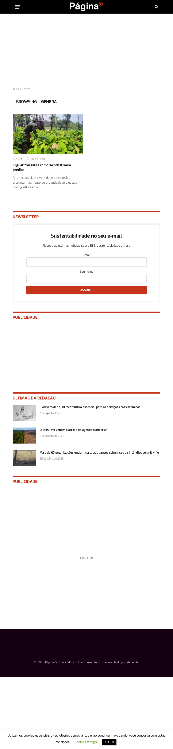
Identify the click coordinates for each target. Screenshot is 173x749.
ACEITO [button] (109, 742)
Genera (17, 159)
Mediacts (132, 662)
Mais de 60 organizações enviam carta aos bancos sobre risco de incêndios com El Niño (99, 453)
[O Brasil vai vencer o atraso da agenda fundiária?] (24, 436)
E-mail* (87, 255)
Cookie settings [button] (85, 742)
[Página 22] (86, 6)
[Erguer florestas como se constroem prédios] (48, 134)
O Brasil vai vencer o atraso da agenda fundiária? (73, 430)
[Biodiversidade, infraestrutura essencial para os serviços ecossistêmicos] (24, 413)
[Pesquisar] (156, 7)
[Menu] (17, 7)
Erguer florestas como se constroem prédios (42, 167)
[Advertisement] (86, 50)
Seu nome (86, 272)
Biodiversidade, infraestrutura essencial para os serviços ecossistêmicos (90, 407)
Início (16, 89)
